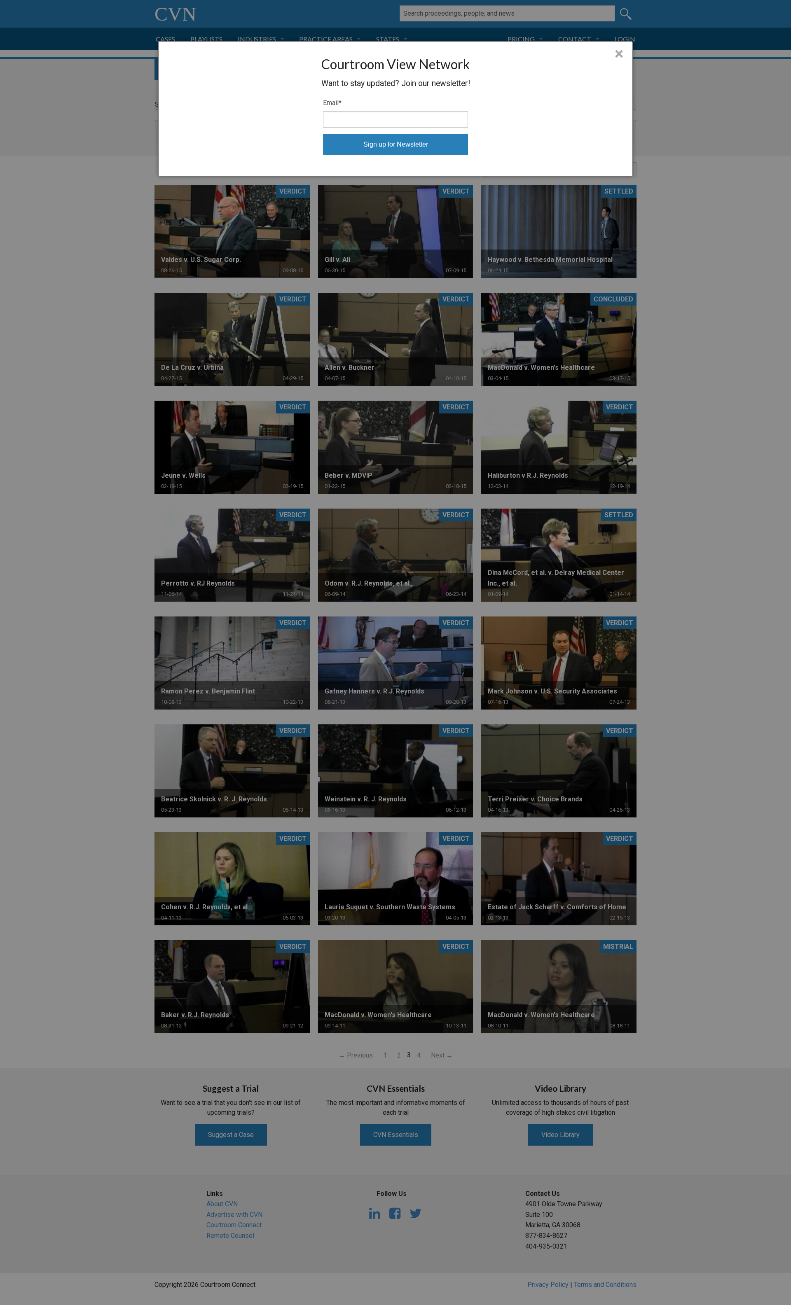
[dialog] (395, 108)
